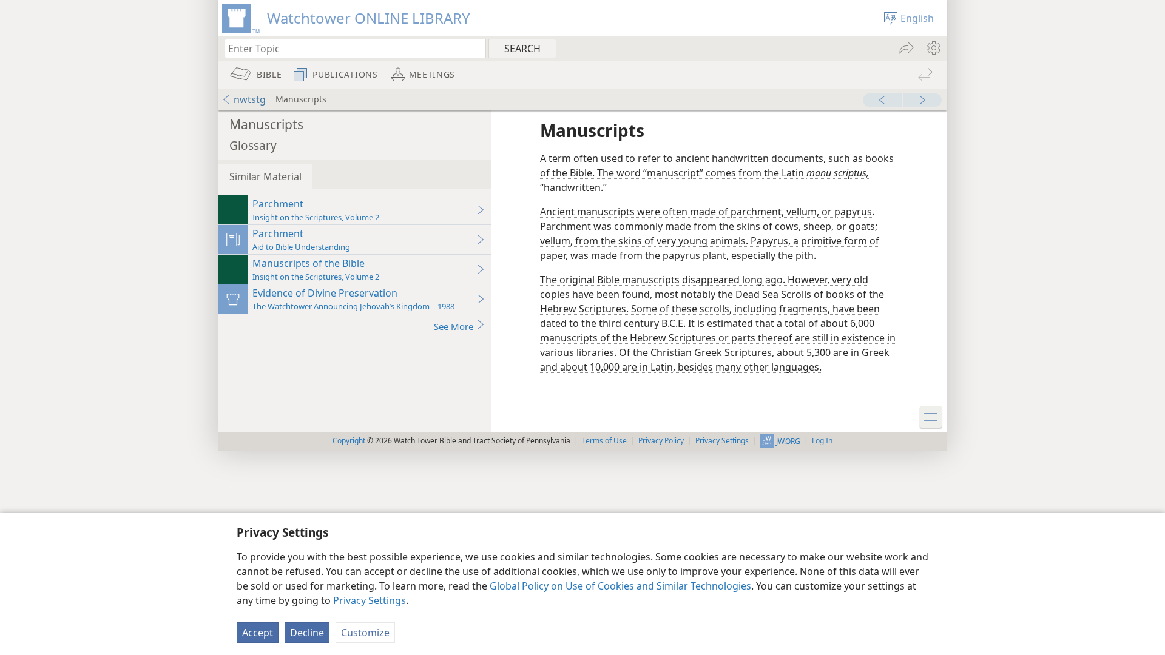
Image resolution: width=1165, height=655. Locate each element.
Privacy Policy (661, 440)
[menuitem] (933, 48)
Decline (307, 632)
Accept (257, 632)
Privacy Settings (369, 600)
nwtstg (250, 99)
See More (453, 326)
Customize (365, 632)
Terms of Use (604, 440)
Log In (822, 440)
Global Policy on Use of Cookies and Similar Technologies (620, 586)
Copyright (349, 440)
